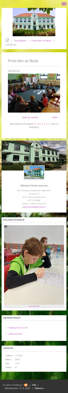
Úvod (7, 40)
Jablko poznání (15, 334)
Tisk (34, 384)
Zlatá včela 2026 (34, 306)
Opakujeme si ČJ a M (18, 327)
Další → (56, 117)
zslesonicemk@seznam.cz (34, 207)
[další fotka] (55, 93)
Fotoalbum (20, 40)
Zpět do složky (30, 117)
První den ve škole (41, 40)
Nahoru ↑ (40, 388)
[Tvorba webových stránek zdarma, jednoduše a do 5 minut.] (26, 385)
